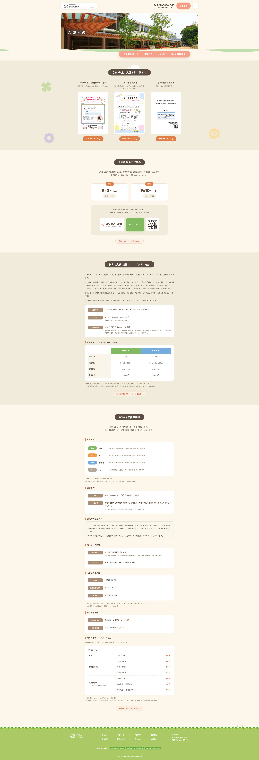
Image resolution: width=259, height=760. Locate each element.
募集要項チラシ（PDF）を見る (128, 708)
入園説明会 (147, 54)
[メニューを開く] (195, 6)
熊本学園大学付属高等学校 (135, 748)
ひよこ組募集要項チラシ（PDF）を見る (128, 394)
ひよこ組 (161, 54)
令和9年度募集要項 (177, 54)
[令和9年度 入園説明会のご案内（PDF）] (93, 113)
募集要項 (183, 5)
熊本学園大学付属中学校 (153, 748)
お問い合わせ (121, 739)
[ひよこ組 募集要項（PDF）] (129, 113)
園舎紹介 (154, 735)
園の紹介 (105, 735)
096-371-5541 (165, 5)
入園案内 (154, 739)
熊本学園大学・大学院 (117, 748)
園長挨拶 (105, 739)
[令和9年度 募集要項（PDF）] (166, 113)
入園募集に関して (131, 54)
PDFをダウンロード (92, 139)
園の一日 (121, 735)
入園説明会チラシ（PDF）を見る (128, 241)
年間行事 (138, 735)
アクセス (138, 739)
